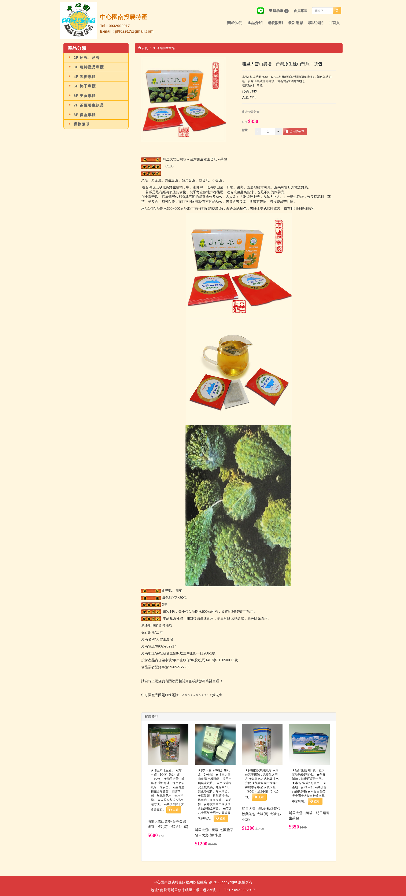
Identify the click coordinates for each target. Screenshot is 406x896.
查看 (175, 810)
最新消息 (295, 23)
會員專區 (300, 10)
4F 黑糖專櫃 (85, 77)
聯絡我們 (316, 23)
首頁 (144, 48)
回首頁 (334, 23)
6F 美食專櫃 (85, 96)
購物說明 (275, 23)
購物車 (279, 10)
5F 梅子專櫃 (85, 86)
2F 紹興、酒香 (87, 57)
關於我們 (234, 23)
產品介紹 (255, 23)
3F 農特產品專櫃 (89, 67)
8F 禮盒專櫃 (85, 115)
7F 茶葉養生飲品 (89, 105)
